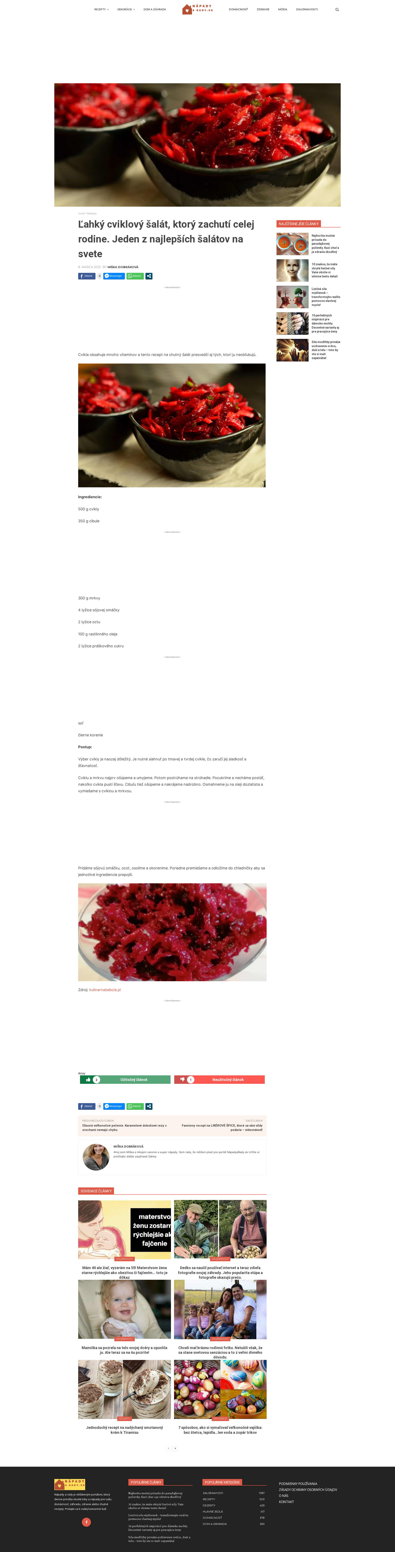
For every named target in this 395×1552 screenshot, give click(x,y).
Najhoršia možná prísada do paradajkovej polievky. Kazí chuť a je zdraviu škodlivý (325, 243)
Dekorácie (220, 1418)
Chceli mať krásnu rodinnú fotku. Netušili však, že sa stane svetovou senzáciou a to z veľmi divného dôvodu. (220, 1353)
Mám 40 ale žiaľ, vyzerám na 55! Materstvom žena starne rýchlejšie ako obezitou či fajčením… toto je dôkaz (124, 1273)
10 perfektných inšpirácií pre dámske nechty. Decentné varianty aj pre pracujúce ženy (325, 323)
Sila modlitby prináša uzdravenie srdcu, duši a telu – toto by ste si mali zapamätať (326, 350)
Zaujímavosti (124, 1259)
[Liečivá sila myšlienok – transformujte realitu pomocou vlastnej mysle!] (292, 297)
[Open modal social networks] (148, 276)
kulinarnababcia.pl (105, 990)
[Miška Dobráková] (96, 1157)
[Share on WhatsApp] (135, 276)
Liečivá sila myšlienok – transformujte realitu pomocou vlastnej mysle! (326, 297)
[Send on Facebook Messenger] (114, 276)
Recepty (92, 213)
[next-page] (175, 1448)
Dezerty (124, 1418)
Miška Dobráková (123, 267)
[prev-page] (168, 1448)
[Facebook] (86, 1522)
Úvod (81, 213)
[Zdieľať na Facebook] (86, 276)
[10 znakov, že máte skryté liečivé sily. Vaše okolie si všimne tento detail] (292, 270)
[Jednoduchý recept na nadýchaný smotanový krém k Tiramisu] (124, 1389)
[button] (337, 9)
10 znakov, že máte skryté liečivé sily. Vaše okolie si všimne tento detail (156, 1506)
